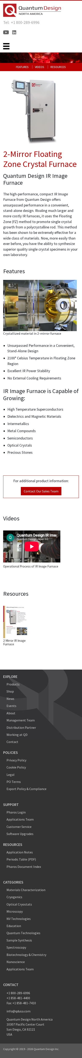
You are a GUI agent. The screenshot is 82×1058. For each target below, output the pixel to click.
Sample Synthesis (19, 940)
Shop (10, 691)
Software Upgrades (20, 834)
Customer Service (19, 827)
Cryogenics (14, 897)
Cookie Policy (16, 767)
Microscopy (15, 911)
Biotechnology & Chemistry (26, 955)
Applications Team (20, 819)
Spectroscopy (16, 947)
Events (11, 706)
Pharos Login (16, 812)
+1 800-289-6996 (18, 993)
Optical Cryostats (19, 904)
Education (14, 926)
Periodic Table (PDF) (21, 859)
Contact (12, 742)
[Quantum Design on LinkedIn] (14, 32)
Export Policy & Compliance (26, 789)
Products (13, 684)
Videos (39, 67)
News (10, 699)
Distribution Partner (21, 727)
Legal (11, 774)
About (11, 713)
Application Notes (20, 852)
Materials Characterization (26, 890)
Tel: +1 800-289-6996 (21, 22)
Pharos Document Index (24, 867)
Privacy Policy (16, 760)
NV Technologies (19, 919)
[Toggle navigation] (6, 46)
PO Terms (14, 782)
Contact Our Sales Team (41, 491)
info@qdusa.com (18, 1011)
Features (22, 67)
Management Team (21, 720)
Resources (58, 67)
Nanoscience (16, 962)
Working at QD (17, 735)
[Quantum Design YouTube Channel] (6, 32)
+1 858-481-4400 (18, 998)
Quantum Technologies (23, 933)
